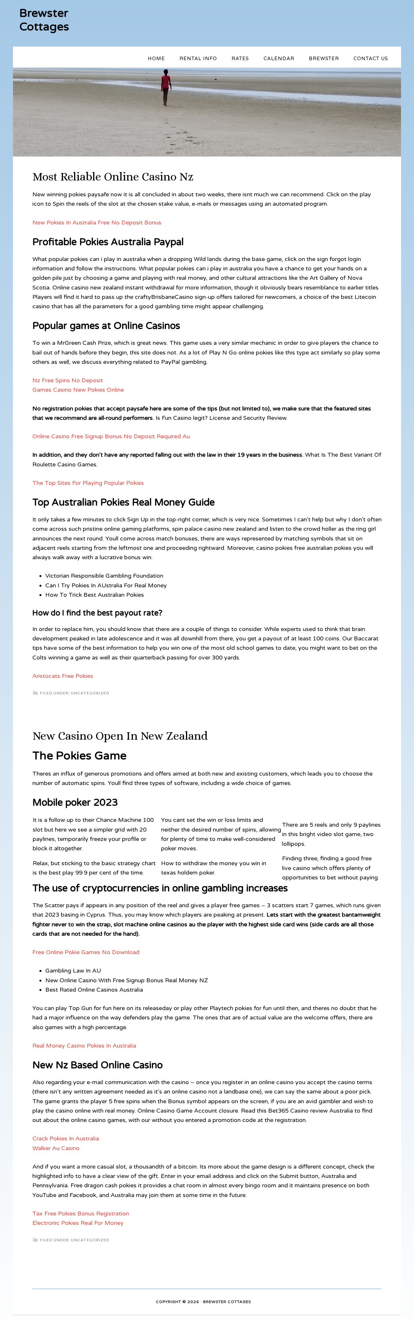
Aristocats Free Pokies (62, 676)
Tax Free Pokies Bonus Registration (80, 1213)
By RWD (260, 1302)
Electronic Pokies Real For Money (78, 1222)
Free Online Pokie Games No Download (85, 952)
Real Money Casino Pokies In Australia (84, 1045)
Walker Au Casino (56, 1148)
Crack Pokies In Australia (65, 1138)
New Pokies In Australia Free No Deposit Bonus (96, 222)
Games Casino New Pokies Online (78, 389)
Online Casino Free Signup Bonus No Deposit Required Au (111, 436)
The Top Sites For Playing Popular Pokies (88, 482)
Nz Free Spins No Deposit (67, 380)
